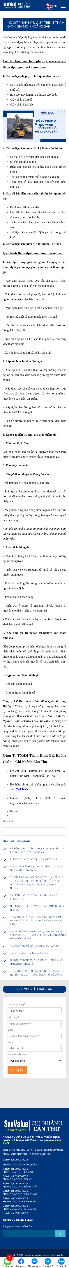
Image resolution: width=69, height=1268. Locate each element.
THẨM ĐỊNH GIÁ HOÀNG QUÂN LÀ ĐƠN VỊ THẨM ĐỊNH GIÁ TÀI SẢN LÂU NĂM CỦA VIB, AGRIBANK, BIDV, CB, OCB (36, 920)
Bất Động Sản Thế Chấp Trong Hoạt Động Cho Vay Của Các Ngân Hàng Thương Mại (37, 850)
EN (55, 6)
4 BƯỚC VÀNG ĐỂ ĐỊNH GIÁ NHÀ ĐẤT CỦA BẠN (35, 945)
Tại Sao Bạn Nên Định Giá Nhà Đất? (29, 953)
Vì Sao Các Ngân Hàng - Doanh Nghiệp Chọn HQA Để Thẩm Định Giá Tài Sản (36, 868)
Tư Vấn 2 (48, 1266)
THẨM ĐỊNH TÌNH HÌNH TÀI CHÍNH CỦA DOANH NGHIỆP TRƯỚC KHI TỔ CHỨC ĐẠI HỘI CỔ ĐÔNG (36, 972)
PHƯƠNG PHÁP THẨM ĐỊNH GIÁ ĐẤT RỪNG (33, 859)
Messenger (34, 1266)
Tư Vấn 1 (61, 1266)
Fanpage (21, 1266)
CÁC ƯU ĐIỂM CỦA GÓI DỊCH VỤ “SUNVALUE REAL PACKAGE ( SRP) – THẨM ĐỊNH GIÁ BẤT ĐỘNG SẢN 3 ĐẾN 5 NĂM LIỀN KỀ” (38, 935)
